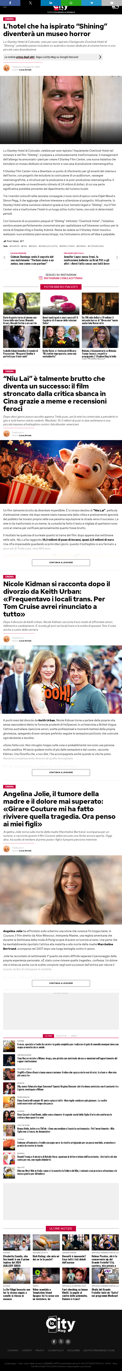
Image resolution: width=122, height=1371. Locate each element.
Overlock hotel (49, 246)
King (24, 246)
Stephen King (96, 246)
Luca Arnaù (25, 69)
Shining (82, 246)
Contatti (27, 1350)
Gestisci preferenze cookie (99, 1350)
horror (15, 246)
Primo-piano (68, 246)
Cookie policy (56, 1350)
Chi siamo (12, 1350)
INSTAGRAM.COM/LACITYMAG (62, 278)
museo (33, 246)
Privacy (40, 1350)
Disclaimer (73, 1350)
